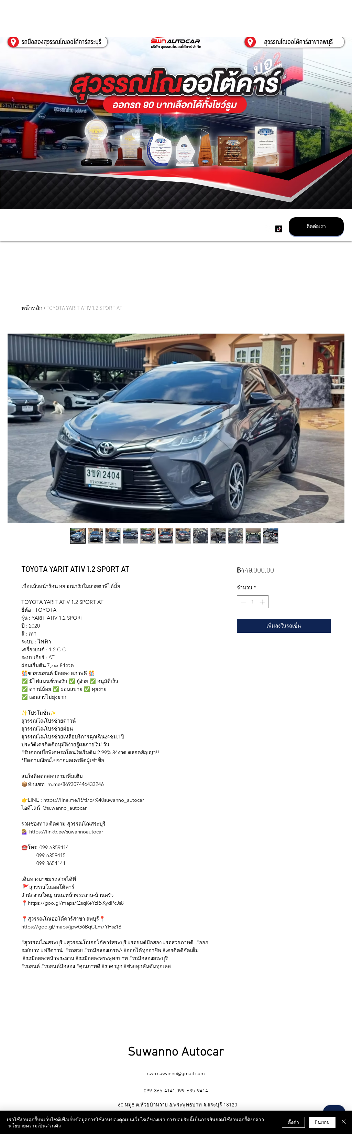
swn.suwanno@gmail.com (176, 1074)
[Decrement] (242, 602)
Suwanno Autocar (176, 1052)
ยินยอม (322, 1122)
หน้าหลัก (32, 307)
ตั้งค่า (293, 1122)
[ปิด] (344, 1122)
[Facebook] (268, 228)
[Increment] (262, 602)
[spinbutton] (252, 602)
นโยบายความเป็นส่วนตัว (34, 1125)
